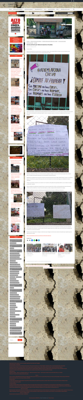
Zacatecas (41, 391)
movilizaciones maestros (15, 311)
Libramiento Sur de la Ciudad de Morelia (16, 368)
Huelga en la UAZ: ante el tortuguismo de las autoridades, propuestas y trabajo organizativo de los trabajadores (16, 220)
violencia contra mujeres (15, 330)
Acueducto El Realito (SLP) (14, 384)
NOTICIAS (67, 376)
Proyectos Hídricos (12, 383)
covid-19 (12, 260)
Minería (37, 375)
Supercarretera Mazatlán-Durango (61, 368)
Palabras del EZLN (27, 377)
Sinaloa (69, 389)
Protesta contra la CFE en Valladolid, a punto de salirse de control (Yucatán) (58, 267)
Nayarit (64, 376)
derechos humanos (14, 271)
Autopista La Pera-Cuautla (50, 365)
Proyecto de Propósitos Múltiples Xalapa (60, 380)
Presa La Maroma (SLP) (58, 385)
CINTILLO (28, 41)
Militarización (32, 376)
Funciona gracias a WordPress (34, 397)
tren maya (13, 325)
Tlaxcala (17, 391)
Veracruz (24, 391)
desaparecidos (14, 275)
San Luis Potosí (43, 389)
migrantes (13, 305)
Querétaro (14, 389)
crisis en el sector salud (15, 266)
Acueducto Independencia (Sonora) (25, 384)
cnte (12, 248)
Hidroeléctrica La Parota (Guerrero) (50, 384)
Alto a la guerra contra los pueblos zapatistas (22, 363)
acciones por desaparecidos (15, 240)
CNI (45, 9)
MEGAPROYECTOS (38, 9)
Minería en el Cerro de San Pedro (41, 376)
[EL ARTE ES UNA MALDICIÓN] (15, 63)
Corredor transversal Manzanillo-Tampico (55, 367)
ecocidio (18, 277)
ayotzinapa (13, 243)
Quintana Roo (18, 389)
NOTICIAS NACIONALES (17, 9)
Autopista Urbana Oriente (14, 367)
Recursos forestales (24, 388)
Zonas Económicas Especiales (14, 393)
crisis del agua (13, 262)
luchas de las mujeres (15, 298)
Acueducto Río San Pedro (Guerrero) (37, 384)
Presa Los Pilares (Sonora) (66, 385)
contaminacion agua (14, 257)
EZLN (57, 9)
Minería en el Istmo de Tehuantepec (53, 376)
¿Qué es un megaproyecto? (24, 392)
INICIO (10, 9)
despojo (12, 277)
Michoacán (25, 376)
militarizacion (13, 307)
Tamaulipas (14, 391)
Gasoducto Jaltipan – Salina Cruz (15, 372)
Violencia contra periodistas (32, 391)
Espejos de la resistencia (31, 369)
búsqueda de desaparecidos (15, 246)
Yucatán (38, 391)
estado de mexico (14, 280)
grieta (28, 46)
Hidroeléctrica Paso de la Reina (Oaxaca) (16, 385)
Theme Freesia (51, 397)
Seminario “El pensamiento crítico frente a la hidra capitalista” (57, 389)
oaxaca (12, 312)
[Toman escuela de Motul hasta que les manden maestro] (34, 248)
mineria (12, 309)
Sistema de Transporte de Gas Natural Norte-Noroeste (18, 373)
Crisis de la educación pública (36, 41)
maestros (12, 303)
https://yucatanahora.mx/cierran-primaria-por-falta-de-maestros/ (39, 235)
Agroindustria (11, 363)
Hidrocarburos (12, 371)
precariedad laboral (14, 314)
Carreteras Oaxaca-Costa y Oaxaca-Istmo (26, 367)
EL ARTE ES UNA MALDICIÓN (16, 58)
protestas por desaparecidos (15, 319)
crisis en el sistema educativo (15, 269)
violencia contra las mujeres (15, 328)
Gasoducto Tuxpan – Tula (37, 372)
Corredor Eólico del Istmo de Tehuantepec (16, 380)
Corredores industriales (17, 369)
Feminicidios (37, 369)
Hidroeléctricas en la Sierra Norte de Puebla (46, 385)
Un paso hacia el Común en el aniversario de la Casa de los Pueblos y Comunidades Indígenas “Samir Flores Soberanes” (16, 176)
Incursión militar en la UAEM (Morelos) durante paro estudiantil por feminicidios (18, 13)
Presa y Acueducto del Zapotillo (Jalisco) (25, 387)
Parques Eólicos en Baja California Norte (46, 380)
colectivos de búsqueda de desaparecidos (14, 251)
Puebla (10, 389)
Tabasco (10, 391)
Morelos (61, 376)
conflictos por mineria (15, 255)
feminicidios (13, 292)
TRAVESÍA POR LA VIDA (65, 9)
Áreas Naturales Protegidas (35, 363)
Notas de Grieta (51, 9)
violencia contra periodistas (15, 333)
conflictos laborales (14, 253)
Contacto (11, 369)
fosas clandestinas (14, 294)
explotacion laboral (14, 282)
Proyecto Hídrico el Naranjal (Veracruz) (52, 387)
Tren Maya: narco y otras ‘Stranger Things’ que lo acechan (38, 265)
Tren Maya (21, 391)
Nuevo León (19, 377)
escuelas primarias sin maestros (32, 261)
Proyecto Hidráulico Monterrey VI (38, 387)
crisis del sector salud (15, 264)
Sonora (71, 389)
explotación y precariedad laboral (14, 285)
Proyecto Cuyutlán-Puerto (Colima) (48, 368)
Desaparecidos (24, 369)
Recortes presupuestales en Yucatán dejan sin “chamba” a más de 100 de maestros (64, 253)
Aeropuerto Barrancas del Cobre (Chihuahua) (17, 365)
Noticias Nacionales (12, 377)
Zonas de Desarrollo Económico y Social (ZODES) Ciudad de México (55, 391)
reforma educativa (14, 321)
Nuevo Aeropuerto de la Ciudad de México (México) (33, 368)
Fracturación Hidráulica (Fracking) (46, 369)
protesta (12, 316)
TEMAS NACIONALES (28, 9)
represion (13, 323)
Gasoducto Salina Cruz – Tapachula (27, 372)
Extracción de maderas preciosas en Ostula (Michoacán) (30, 389)
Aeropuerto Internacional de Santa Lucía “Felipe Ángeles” (35, 365)
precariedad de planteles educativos (45, 261)
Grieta (12, 4)
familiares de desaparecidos (15, 290)
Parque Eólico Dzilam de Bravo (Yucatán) (31, 380)
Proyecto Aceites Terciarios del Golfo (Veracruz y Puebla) (52, 372)
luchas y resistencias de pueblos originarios (15, 301)
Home (10, 376)
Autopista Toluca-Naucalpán (60, 365)
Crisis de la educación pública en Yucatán (50, 41)
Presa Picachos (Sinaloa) (13, 387)
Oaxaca (22, 377)
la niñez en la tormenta (15, 296)
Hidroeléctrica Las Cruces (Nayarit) (63, 384)
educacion (13, 278)
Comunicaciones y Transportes (14, 364)
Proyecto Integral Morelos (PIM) (15, 381)
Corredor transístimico (24, 393)
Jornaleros (13, 376)
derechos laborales (14, 273)
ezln (12, 287)
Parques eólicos (12, 379)
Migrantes (28, 376)
